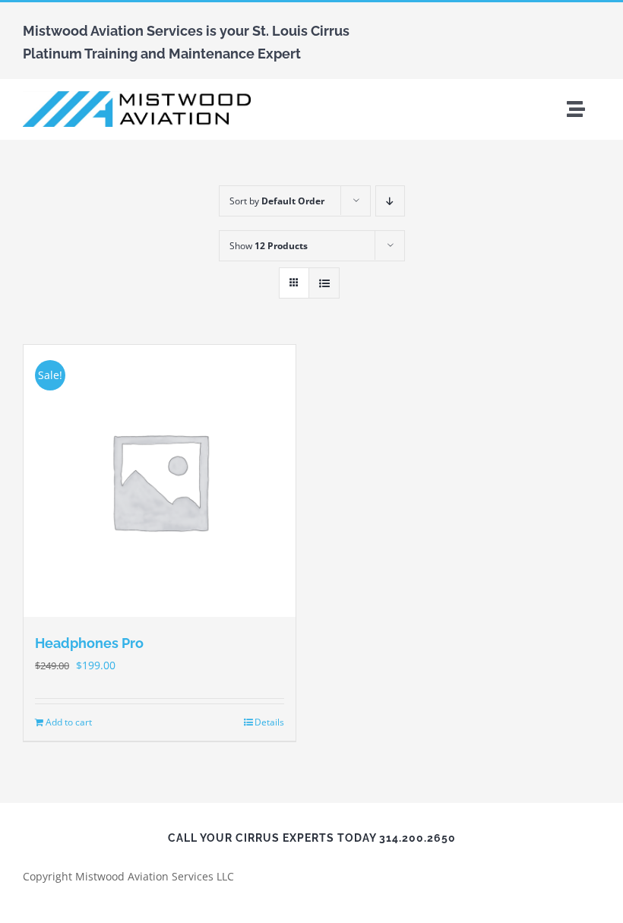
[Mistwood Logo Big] (137, 96)
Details (269, 722)
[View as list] (324, 283)
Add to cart (69, 722)
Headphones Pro (89, 643)
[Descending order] (390, 201)
